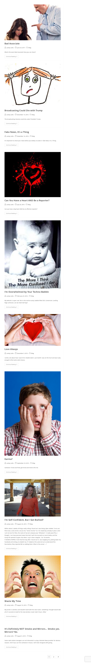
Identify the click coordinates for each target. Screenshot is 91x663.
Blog (30, 48)
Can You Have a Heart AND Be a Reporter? (27, 200)
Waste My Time (13, 601)
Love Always (11, 349)
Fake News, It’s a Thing (17, 131)
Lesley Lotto (10, 48)
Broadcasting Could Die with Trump (24, 110)
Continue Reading (12, 57)
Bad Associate (12, 43)
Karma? (9, 459)
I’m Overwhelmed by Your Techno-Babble (27, 291)
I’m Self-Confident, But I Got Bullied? (24, 519)
